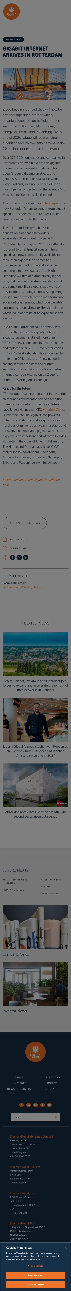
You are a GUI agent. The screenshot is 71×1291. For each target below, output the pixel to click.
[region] (35, 1266)
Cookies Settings (35, 1266)
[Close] (65, 1247)
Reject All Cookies (35, 1275)
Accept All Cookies (35, 1284)
